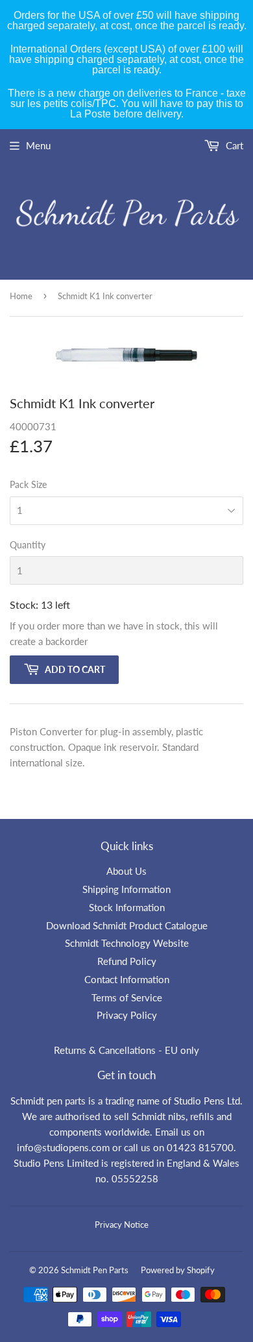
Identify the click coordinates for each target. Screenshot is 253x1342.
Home (21, 296)
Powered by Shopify (178, 1270)
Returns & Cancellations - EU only (126, 1050)
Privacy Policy (127, 1015)
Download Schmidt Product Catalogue (127, 925)
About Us (126, 871)
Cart (233, 145)
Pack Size (28, 484)
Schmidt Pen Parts (94, 1270)
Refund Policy (126, 961)
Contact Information (126, 979)
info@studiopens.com (63, 1147)
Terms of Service (126, 997)
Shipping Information (126, 889)
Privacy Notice (122, 1224)
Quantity (27, 544)
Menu (38, 145)
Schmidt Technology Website (127, 943)
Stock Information (127, 907)
